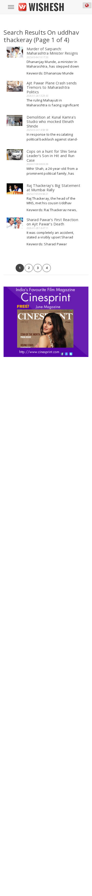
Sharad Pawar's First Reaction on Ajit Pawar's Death (52, 221)
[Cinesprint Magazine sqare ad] (46, 289)
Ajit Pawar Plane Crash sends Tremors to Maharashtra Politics (52, 87)
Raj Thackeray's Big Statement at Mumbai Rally (53, 187)
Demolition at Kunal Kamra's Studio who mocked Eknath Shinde (51, 122)
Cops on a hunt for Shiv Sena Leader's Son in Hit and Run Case (52, 156)
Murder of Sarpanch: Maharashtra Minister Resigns (52, 51)
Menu (11, 7)
